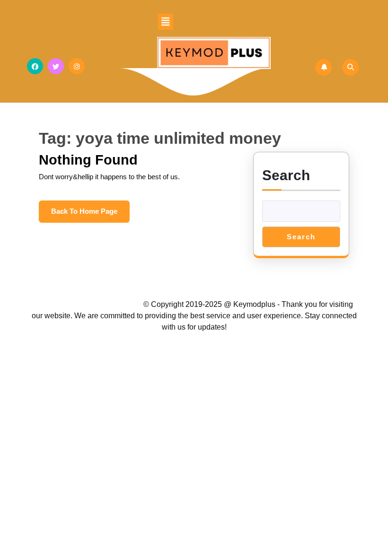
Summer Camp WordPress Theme (89, 304)
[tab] (165, 22)
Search (286, 175)
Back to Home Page (90, 215)
